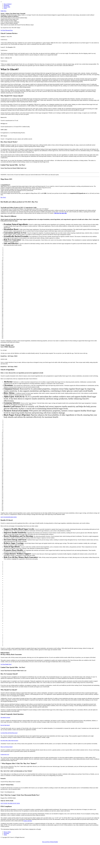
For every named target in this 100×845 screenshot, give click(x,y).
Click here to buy (5, 171)
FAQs (5, 8)
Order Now (4, 11)
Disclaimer (6, 833)
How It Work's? (8, 4)
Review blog (7, 6)
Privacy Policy (7, 832)
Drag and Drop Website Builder (50, 841)
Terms (5, 834)
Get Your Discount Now (7, 30)
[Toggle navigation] (1, 1)
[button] (50, 717)
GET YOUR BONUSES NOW (9, 517)
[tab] (50, 717)
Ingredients (6, 5)
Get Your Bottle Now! (6, 664)
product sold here (27, 820)
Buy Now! (3, 197)
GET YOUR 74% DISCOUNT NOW (10, 803)
